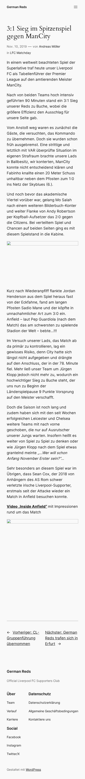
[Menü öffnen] (75, 7)
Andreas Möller (49, 46)
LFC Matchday (20, 53)
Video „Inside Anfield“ (27, 506)
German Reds (17, 7)
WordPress (33, 769)
